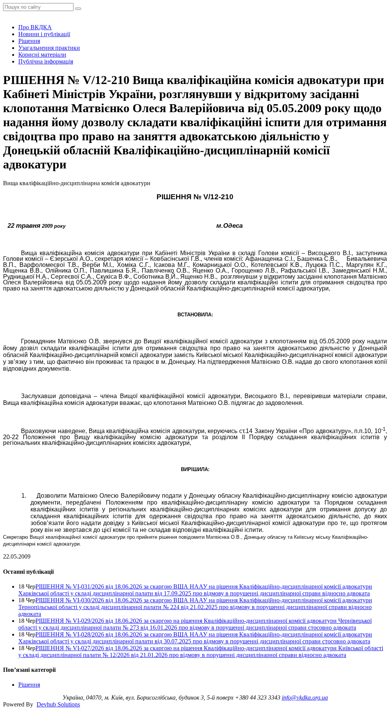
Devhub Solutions (58, 704)
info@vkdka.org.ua (305, 697)
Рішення (29, 41)
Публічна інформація (45, 61)
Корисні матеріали (42, 54)
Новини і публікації (44, 34)
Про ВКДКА (35, 27)
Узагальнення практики (49, 47)
